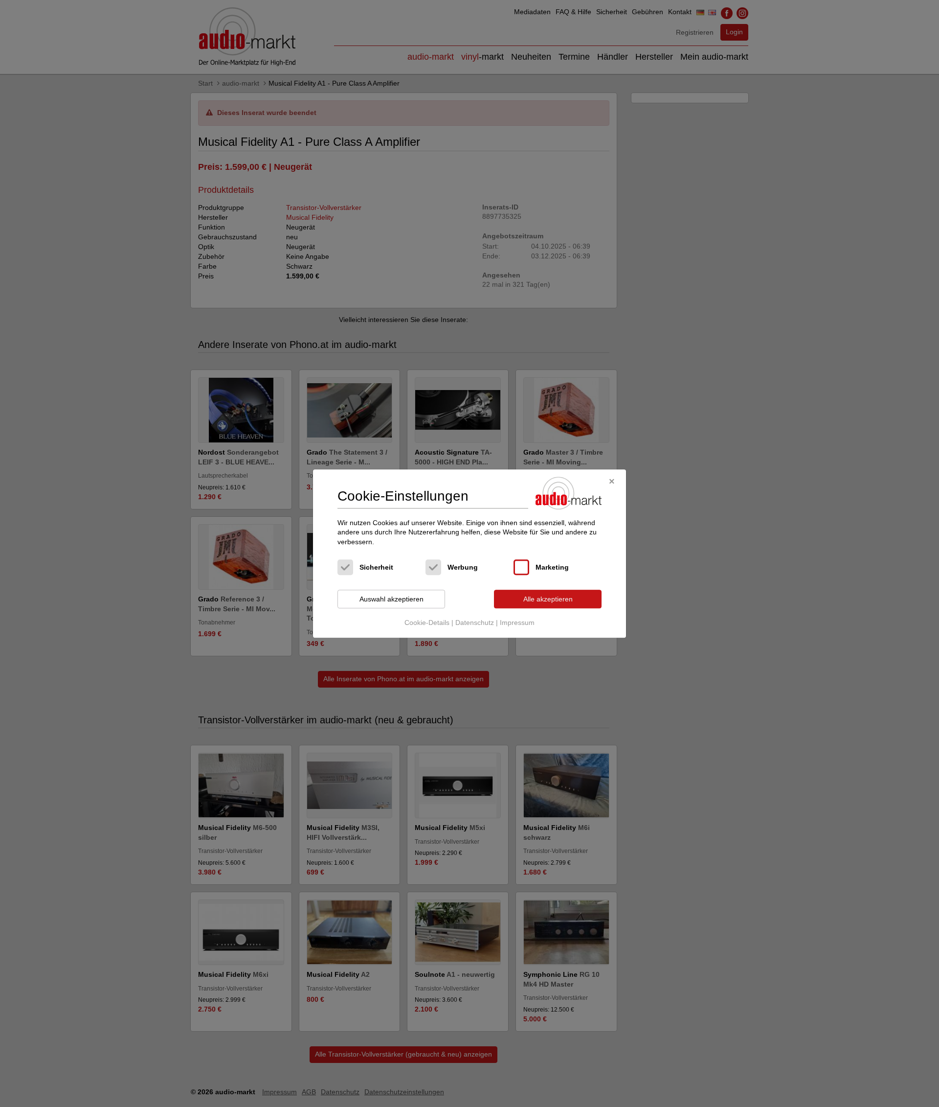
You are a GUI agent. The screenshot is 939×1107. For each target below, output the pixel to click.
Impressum (517, 622)
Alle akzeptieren (548, 599)
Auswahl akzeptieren (391, 599)
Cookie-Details (426, 622)
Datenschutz (474, 622)
